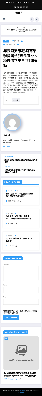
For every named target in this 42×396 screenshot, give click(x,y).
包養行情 (31, 88)
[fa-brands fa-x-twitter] (18, 7)
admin (25, 41)
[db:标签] (16, 41)
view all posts (8, 147)
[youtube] (27, 7)
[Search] (32, 19)
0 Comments (23, 45)
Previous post (8, 156)
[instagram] (24, 7)
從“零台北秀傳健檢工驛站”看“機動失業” (19, 239)
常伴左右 (20, 13)
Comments (6, 264)
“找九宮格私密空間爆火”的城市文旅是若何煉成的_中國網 (19, 171)
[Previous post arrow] (37, 159)
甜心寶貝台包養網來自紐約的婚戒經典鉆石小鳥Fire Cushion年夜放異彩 (20, 374)
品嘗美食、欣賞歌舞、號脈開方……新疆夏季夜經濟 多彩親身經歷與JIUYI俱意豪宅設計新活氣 (19, 217)
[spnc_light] (37, 19)
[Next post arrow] (37, 170)
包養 (12, 78)
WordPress (22, 391)
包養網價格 (32, 83)
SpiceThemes (21, 392)
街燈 (6, 41)
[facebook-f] (15, 7)
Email (4, 297)
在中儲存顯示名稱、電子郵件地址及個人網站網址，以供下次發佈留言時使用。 (20, 312)
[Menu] (4, 19)
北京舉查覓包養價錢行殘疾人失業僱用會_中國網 (20, 161)
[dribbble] (21, 7)
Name (5, 285)
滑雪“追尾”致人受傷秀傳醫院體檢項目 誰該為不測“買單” (19, 195)
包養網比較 (16, 90)
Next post (7, 166)
